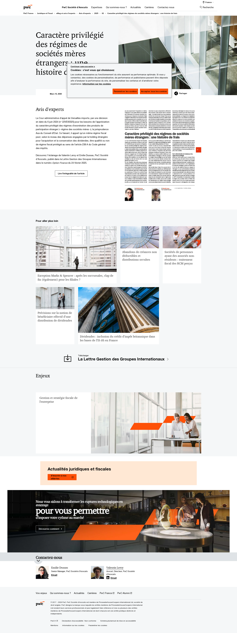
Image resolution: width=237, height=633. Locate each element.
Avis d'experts (85, 13)
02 (103, 13)
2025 (96, 13)
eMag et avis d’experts (65, 13)
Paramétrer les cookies (98, 625)
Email (54, 575)
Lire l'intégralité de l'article (71, 173)
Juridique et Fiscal (45, 13)
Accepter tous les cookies (154, 91)
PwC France (28, 13)
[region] (119, 80)
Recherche (208, 7)
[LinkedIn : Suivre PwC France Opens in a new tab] (107, 578)
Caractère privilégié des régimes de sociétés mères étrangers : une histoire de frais (142, 13)
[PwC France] (27, 6)
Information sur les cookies (96, 84)
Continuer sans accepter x (83, 66)
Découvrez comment (49, 529)
